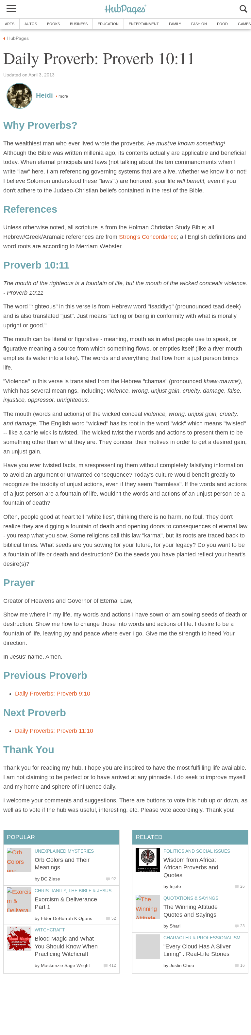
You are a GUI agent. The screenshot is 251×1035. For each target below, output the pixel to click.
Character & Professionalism (202, 937)
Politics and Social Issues (196, 851)
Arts (9, 24)
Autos (31, 24)
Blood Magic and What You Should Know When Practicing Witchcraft (66, 946)
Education (108, 24)
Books (53, 24)
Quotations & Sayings (190, 898)
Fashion (199, 24)
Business (79, 24)
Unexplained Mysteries (64, 851)
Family (175, 24)
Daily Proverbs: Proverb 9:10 (52, 693)
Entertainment (144, 24)
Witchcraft (50, 929)
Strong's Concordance (148, 237)
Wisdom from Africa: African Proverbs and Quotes (190, 868)
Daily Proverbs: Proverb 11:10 (54, 731)
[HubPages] (125, 9)
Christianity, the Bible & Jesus (73, 890)
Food (222, 24)
